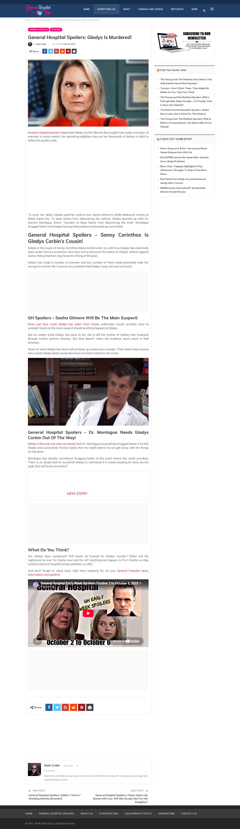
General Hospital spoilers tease (48, 132)
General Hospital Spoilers (56, 813)
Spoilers (56, 29)
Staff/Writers (108, 813)
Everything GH (106, 9)
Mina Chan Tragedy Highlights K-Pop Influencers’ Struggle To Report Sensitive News (183, 170)
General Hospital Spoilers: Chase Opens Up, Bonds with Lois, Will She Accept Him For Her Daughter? (120, 799)
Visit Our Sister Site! (173, 70)
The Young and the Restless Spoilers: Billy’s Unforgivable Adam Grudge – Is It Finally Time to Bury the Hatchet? (186, 101)
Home (86, 9)
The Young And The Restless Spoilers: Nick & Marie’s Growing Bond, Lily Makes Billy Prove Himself (185, 122)
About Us (86, 813)
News (126, 9)
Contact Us (189, 813)
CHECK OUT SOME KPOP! (176, 139)
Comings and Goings (150, 9)
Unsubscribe (166, 813)
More (195, 9)
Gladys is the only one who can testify (52, 443)
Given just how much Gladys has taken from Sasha (63, 324)
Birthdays (177, 9)
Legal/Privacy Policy (138, 813)
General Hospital (39, 29)
